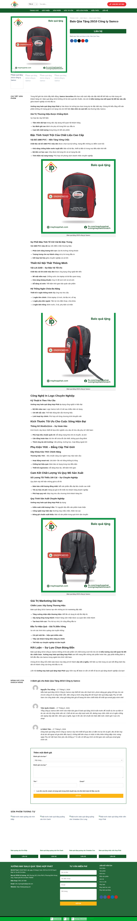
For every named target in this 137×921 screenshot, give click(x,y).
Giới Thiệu (46, 10)
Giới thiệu (102, 868)
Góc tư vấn (68, 10)
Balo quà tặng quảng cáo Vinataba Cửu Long (82, 850)
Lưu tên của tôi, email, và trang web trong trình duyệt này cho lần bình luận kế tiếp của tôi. (68, 791)
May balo (102, 884)
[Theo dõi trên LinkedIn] (112, 897)
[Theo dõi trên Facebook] (101, 897)
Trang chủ (34, 10)
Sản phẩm (57, 10)
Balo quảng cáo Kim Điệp (19, 850)
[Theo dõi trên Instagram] (105, 897)
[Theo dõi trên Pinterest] (108, 897)
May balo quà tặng (105, 890)
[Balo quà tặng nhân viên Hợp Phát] (112, 831)
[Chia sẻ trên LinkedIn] (86, 41)
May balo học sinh (105, 887)
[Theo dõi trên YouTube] (116, 897)
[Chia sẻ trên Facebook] (71, 41)
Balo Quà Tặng (95, 18)
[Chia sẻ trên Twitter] (75, 41)
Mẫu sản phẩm (104, 876)
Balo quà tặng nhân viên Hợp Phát (110, 850)
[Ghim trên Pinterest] (83, 41)
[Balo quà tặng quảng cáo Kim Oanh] (54, 831)
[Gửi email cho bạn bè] (79, 41)
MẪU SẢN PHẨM (82, 10)
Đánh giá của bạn (40, 756)
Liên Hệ (105, 10)
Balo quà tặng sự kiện (83, 36)
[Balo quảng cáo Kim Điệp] (24, 831)
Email (82, 781)
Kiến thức (95, 10)
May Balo (83, 18)
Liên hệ (101, 879)
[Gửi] (95, 4)
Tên (35, 781)
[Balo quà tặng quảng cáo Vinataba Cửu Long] (83, 831)
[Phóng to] (13, 70)
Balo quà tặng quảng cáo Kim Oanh (51, 850)
